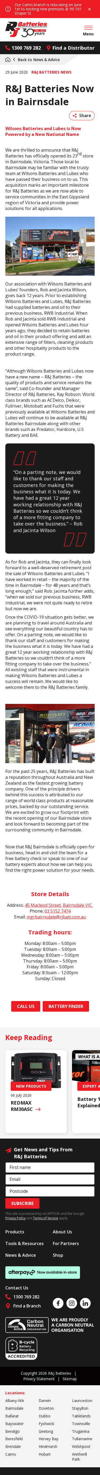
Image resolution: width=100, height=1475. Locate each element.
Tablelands (81, 1415)
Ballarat (12, 1415)
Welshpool (81, 1446)
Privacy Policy (15, 1218)
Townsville (81, 1423)
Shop (58, 1255)
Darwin (45, 1400)
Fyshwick (46, 1423)
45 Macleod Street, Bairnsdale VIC (59, 905)
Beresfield (14, 1438)
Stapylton (80, 1408)
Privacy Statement (39, 1378)
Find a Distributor (73, 47)
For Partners (66, 1243)
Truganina (80, 1431)
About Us (62, 1232)
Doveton (46, 1408)
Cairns (10, 1454)
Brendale (13, 1446)
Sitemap (70, 1378)
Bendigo (12, 1431)
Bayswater (14, 1423)
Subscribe (22, 1203)
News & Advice (39, 59)
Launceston (82, 1400)
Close (89, 9)
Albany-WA (14, 1400)
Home (7, 59)
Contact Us (16, 1288)
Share (85, 115)
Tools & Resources (24, 1243)
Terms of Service (45, 1218)
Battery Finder (66, 1006)
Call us (25, 1006)
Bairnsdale (14, 1408)
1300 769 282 (26, 47)
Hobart (45, 1454)
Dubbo (44, 1415)
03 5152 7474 (58, 911)
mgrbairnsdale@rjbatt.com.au (56, 917)
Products (14, 1232)
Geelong (46, 1431)
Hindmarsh (48, 1446)
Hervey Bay (48, 1438)
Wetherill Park (79, 1457)
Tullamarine (82, 1438)
